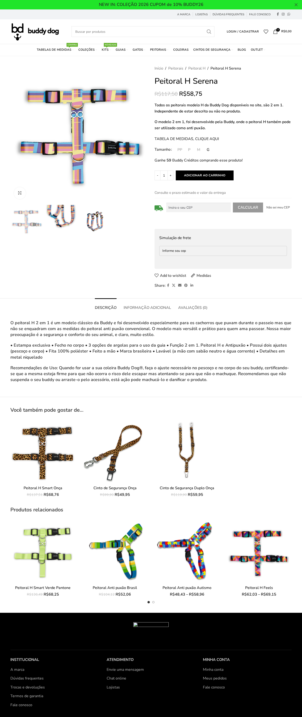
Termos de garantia (26, 696)
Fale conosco (21, 705)
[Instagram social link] (283, 14)
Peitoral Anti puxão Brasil (115, 587)
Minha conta (213, 669)
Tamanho (163, 149)
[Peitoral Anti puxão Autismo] (187, 550)
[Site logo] (34, 31)
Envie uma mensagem (125, 669)
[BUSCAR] (209, 31)
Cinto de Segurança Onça (115, 488)
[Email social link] (180, 285)
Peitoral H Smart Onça (43, 488)
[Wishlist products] (266, 31)
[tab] (106, 305)
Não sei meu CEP (278, 207)
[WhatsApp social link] (289, 14)
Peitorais (175, 68)
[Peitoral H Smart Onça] (43, 451)
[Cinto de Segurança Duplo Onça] (187, 451)
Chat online (116, 678)
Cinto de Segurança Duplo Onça (187, 488)
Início (159, 68)
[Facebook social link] (277, 14)
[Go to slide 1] (148, 602)
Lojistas (113, 687)
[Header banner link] (144, 4)
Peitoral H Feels (259, 587)
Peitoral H (197, 68)
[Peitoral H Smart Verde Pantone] (43, 550)
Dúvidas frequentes (27, 678)
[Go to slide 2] (153, 602)
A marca (17, 669)
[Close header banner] (296, 4)
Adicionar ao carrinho (204, 175)
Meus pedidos (215, 678)
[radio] (180, 149)
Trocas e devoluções (27, 687)
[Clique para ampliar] (20, 193)
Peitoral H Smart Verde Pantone (43, 587)
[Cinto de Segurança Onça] (115, 451)
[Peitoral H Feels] (259, 550)
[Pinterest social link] (186, 285)
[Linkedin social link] (192, 285)
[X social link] (174, 285)
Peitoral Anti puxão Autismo (187, 587)
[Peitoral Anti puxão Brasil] (115, 550)
